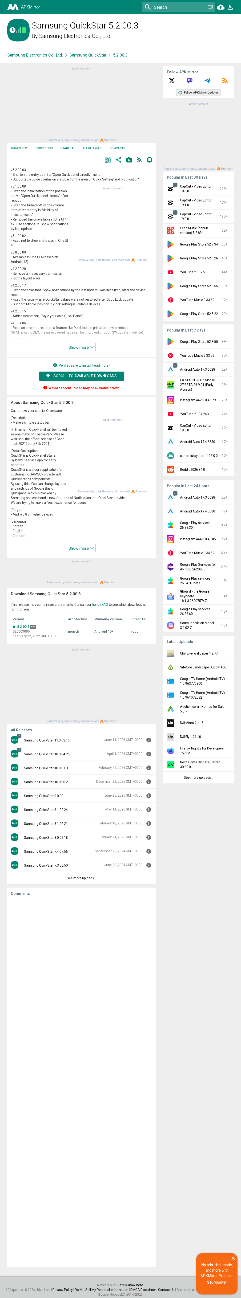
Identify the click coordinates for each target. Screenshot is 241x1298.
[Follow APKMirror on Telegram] (207, 82)
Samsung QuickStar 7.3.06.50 (46, 865)
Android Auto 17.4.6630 (197, 442)
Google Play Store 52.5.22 (199, 314)
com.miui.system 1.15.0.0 (199, 456)
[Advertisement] (81, 104)
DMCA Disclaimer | (144, 1290)
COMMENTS (117, 148)
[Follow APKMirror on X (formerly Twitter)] (172, 82)
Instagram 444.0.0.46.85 (198, 539)
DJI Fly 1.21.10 (190, 737)
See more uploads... (81, 878)
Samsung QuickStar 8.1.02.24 (46, 810)
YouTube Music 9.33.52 (197, 300)
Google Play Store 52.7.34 (199, 244)
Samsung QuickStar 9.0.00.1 (45, 796)
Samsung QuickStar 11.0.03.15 (47, 740)
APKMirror (30, 6)
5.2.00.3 (23, 627)
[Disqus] (81, 1082)
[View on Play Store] (129, 160)
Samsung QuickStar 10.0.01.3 (46, 768)
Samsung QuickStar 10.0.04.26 (47, 754)
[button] (108, 160)
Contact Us (166, 1290)
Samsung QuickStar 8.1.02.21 (46, 824)
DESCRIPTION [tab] (44, 148)
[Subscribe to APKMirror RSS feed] (225, 82)
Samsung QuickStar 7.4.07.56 (46, 851)
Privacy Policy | (63, 1290)
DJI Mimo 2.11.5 (192, 723)
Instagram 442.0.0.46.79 (198, 400)
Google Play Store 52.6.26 (199, 258)
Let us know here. (131, 1285)
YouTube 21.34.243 (194, 414)
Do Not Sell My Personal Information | (102, 1290)
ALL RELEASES (92, 148)
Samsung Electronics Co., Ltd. (75, 36)
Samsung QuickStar (87, 55)
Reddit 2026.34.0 (192, 469)
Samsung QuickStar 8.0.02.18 (46, 837)
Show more (79, 347)
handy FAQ (100, 604)
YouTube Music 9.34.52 (197, 553)
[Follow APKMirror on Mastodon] (190, 82)
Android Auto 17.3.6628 (197, 369)
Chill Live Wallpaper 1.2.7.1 (199, 653)
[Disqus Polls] (81, 959)
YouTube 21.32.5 (192, 272)
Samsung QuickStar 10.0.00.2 (46, 782)
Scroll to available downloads (85, 376)
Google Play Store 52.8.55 (199, 286)
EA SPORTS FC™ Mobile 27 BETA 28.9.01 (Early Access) (197, 384)
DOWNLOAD (68, 148)
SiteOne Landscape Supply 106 (203, 667)
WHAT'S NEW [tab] (19, 148)
